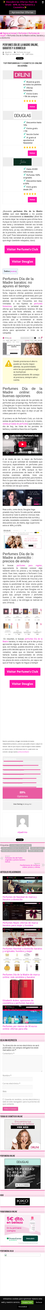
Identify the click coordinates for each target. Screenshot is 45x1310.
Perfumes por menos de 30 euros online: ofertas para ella (20, 1027)
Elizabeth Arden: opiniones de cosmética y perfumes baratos (18, 1001)
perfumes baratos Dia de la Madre (14, 851)
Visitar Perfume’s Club (22, 249)
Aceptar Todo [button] (27, 1302)
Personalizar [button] (23, 1307)
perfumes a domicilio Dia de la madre (15, 848)
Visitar (32, 107)
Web (4, 1091)
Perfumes (22, 33)
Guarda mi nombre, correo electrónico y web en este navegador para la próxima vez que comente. (21, 1101)
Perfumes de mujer (23, 52)
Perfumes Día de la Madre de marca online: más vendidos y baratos (21, 975)
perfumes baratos (37, 848)
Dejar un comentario (12, 54)
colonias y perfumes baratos (21, 845)
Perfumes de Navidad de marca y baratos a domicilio (20, 898)
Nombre (7, 1075)
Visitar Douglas (22, 261)
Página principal (9, 33)
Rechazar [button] (39, 1302)
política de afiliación (23, 752)
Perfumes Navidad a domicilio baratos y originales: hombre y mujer (22, 949)
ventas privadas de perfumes (15, 424)
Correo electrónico (11, 1083)
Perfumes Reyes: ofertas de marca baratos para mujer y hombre (20, 924)
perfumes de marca (35, 851)
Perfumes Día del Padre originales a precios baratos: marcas (15, 859)
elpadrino (8, 52)
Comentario (8, 1053)
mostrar (13, 271)
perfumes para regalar (29, 565)
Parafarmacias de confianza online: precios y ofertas (30, 865)
